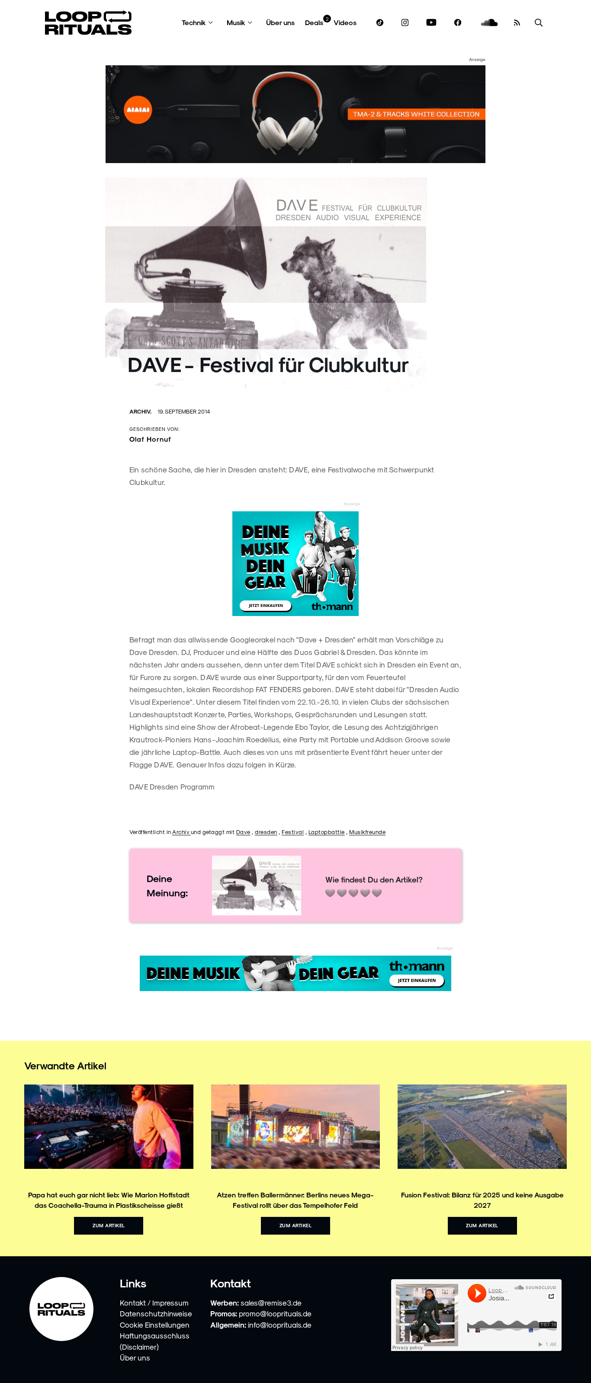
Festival (293, 831)
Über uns (280, 22)
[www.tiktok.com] (380, 22)
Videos (345, 22)
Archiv (181, 831)
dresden (266, 831)
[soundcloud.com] (489, 22)
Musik (236, 22)
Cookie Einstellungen (155, 1324)
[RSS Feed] (517, 22)
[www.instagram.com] (405, 22)
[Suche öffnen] (539, 23)
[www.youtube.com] (431, 22)
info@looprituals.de (280, 1324)
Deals (314, 22)
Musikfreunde (367, 831)
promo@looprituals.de (275, 1313)
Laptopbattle (326, 831)
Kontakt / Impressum (154, 1302)
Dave (243, 831)
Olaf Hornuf (150, 439)
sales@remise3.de (271, 1302)
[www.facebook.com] (458, 22)
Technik (194, 22)
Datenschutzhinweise (156, 1313)
